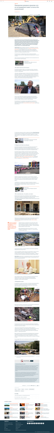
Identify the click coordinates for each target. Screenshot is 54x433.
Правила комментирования (19, 424)
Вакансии (17, 428)
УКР (47, 1)
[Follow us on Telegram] (36, 423)
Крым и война (27, 403)
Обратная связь (18, 427)
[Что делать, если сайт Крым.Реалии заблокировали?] (37, 417)
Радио (5, 427)
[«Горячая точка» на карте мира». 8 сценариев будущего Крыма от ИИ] (37, 413)
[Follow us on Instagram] (33, 423)
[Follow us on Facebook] (27, 423)
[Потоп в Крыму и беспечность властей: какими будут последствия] (19, 140)
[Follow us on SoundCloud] (38, 423)
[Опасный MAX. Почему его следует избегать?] (22, 417)
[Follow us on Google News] (34, 423)
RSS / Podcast (6, 428)
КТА (49, 1)
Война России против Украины (14, 403)
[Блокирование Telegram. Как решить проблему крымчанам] (6, 417)
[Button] (31, 14)
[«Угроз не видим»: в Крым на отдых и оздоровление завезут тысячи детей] (22, 413)
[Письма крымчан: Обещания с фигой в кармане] (19, 189)
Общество (16, 3)
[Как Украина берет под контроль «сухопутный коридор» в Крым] (6, 404)
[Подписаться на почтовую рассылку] (43, 423)
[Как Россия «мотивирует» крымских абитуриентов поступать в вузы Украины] (37, 404)
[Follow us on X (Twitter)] (29, 423)
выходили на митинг (25, 158)
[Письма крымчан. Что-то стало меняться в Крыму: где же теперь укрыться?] (6, 413)
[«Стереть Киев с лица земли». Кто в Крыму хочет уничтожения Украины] (22, 404)
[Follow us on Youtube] (31, 423)
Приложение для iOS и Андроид (8, 424)
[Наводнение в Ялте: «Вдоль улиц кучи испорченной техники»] (19, 63)
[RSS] (40, 423)
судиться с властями (19, 157)
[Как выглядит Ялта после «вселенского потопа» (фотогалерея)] (27, 348)
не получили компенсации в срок (28, 156)
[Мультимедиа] (52, 1)
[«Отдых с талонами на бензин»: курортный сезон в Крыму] (22, 408)
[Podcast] (41, 423)
